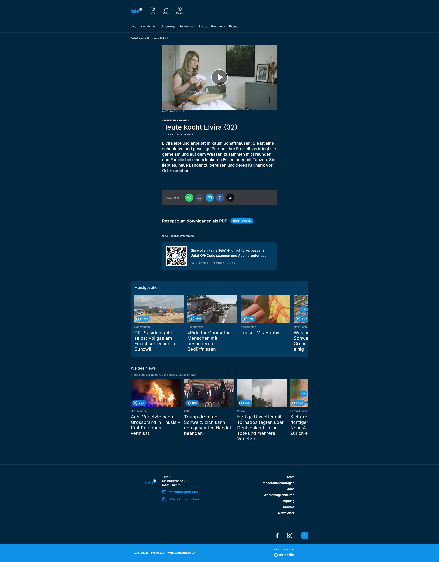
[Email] (210, 198)
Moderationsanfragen (278, 483)
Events (233, 26)
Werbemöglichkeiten (279, 495)
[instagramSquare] (289, 535)
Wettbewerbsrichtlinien (181, 552)
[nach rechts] (303, 309)
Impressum (158, 552)
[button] (199, 198)
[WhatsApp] (189, 198)
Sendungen (187, 26)
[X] (230, 198)
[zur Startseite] (136, 10)
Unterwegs (168, 26)
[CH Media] (284, 554)
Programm (218, 26)
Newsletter (286, 513)
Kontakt (288, 507)
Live (133, 26)
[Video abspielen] (219, 77)
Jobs (290, 489)
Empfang (287, 501)
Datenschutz (141, 552)
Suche (203, 26)
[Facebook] (220, 198)
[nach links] (135, 309)
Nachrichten (148, 26)
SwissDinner (137, 38)
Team (290, 477)
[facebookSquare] (277, 535)
